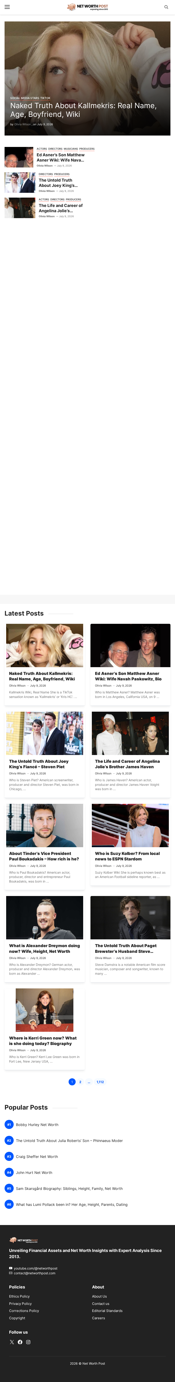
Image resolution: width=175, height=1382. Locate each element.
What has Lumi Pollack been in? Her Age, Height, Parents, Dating (72, 1204)
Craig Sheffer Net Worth (37, 1157)
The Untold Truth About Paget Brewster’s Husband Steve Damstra (126, 951)
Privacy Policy (20, 1303)
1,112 (102, 1082)
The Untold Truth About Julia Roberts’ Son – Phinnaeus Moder (69, 1141)
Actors (42, 148)
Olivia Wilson (22, 124)
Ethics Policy (19, 1296)
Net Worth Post (93, 1363)
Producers (61, 174)
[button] (166, 7)
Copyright (17, 1318)
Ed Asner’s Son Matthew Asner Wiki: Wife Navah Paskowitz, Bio (61, 159)
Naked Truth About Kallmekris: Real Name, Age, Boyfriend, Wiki (83, 110)
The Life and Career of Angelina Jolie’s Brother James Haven (61, 210)
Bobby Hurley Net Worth (37, 1125)
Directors (55, 148)
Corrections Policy (24, 1311)
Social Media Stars (24, 98)
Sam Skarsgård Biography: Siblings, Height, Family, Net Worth (69, 1188)
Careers (98, 1318)
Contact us (100, 1303)
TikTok (45, 98)
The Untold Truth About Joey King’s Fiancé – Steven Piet (59, 185)
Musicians (71, 148)
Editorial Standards (107, 1311)
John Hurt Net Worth (34, 1172)
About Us (99, 1296)
